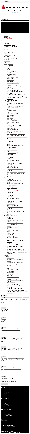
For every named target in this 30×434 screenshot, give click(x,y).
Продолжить (4, 384)
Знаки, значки (8, 64)
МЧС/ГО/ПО (10, 119)
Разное (6, 256)
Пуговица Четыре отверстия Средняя (11, 339)
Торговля (10, 99)
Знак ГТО (3, 320)
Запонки (6, 48)
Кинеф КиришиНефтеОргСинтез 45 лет (11, 369)
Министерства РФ (12, 90)
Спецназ (9, 87)
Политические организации (15, 96)
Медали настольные (9, 37)
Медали (6, 56)
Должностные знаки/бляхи (15, 91)
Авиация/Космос (12, 74)
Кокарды (6, 53)
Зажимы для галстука (10, 46)
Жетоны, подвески (9, 45)
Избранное (7, 414)
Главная (6, 36)
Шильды (6, 62)
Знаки (5, 51)
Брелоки (6, 43)
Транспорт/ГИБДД (8, 38)
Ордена (6, 59)
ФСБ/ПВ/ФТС (11, 88)
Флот (8, 75)
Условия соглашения (9, 395)
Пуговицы (7, 61)
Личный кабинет (8, 415)
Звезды (6, 49)
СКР (8, 84)
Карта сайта (7, 405)
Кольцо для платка (9, 55)
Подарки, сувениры (10, 215)
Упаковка (6, 255)
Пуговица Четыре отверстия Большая (11, 349)
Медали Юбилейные (13, 58)
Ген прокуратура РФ (13, 83)
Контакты (6, 404)
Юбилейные (10, 65)
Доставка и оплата (8, 392)
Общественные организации (16, 94)
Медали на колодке (10, 100)
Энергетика (10, 80)
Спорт (9, 68)
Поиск (5, 403)
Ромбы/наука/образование (15, 70)
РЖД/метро (10, 78)
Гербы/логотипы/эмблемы (15, 67)
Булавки (9, 217)
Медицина (10, 81)
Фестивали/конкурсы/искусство (17, 97)
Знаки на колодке (9, 52)
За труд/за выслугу (12, 71)
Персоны (10, 93)
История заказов (8, 416)
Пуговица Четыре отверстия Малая (10, 330)
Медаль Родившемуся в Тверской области (12, 359)
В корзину (3, 308)
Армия (9, 72)
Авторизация (7, 2)
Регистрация (7, 1)
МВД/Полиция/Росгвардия (15, 86)
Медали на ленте (9, 140)
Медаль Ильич (4, 310)
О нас (5, 393)
